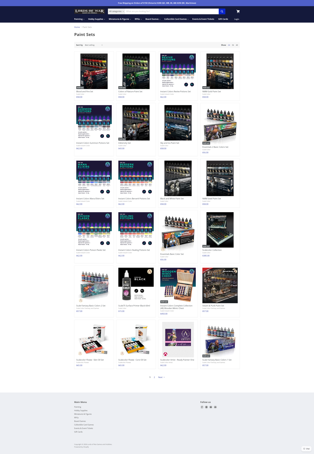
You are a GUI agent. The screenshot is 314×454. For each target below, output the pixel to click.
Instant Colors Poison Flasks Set (91, 250)
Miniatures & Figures (119, 19)
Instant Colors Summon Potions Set (92, 143)
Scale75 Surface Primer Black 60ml (134, 305)
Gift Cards (223, 19)
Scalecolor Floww (82, 362)
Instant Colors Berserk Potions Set (134, 198)
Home (77, 27)
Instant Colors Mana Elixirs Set (90, 198)
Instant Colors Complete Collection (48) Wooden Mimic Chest (176, 307)
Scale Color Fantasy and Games (87, 308)
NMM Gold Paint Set (211, 91)
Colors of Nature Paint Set (130, 91)
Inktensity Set (124, 143)
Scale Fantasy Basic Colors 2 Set (90, 305)
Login (236, 19)
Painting (78, 19)
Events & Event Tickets (203, 19)
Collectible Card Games (175, 19)
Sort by (79, 45)
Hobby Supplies (96, 19)
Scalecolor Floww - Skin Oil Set (90, 359)
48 (237, 45)
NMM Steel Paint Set (211, 198)
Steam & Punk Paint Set (213, 305)
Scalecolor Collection (212, 250)
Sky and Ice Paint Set (169, 143)
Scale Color (80, 94)
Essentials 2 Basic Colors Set (215, 147)
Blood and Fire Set (84, 91)
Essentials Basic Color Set (172, 254)
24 (229, 45)
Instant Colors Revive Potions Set (175, 91)
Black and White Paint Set (172, 198)
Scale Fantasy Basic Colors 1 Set (217, 359)
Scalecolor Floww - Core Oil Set (132, 359)
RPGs (137, 19)
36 (233, 45)
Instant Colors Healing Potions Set (134, 250)
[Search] (222, 11)
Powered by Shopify (81, 447)
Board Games (152, 19)
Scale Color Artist (166, 362)
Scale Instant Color (167, 94)
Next (160, 377)
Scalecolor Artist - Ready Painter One (177, 359)
